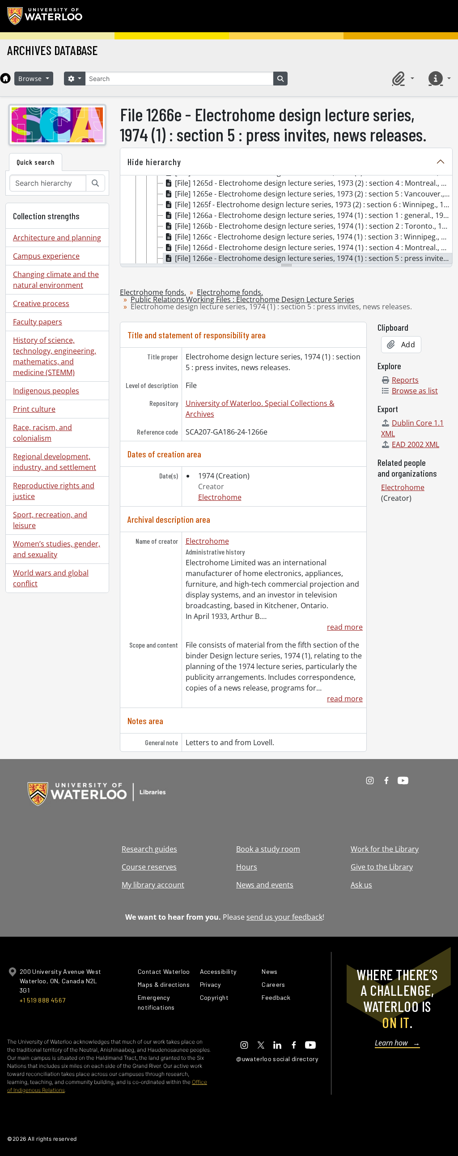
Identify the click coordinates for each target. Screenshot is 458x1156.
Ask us (361, 885)
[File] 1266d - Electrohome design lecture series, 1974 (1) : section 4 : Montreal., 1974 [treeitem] (313, 247)
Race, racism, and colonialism (42, 432)
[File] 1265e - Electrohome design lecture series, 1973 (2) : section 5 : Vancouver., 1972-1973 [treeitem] (313, 194)
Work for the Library (385, 849)
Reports (405, 380)
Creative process (41, 303)
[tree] (286, 220)
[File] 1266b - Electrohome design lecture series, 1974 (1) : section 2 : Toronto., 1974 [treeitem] (313, 226)
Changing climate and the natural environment (56, 279)
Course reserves (149, 867)
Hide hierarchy (154, 161)
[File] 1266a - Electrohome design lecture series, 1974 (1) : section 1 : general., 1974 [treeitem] (313, 215)
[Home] (5, 78)
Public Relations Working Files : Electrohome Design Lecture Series (242, 299)
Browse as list (415, 391)
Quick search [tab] (36, 162)
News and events (264, 885)
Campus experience (46, 256)
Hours (246, 867)
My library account (153, 885)
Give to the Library (382, 867)
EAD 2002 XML (415, 444)
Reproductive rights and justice (53, 491)
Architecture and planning (57, 238)
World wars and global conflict (51, 578)
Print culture (34, 409)
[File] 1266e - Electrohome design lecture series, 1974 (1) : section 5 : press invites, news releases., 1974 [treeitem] (313, 258)
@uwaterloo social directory (277, 1058)
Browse (31, 78)
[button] (402, 78)
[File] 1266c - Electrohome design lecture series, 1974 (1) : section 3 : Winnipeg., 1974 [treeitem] (313, 237)
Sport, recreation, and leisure (50, 520)
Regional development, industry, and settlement (54, 462)
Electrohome (220, 497)
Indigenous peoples (46, 391)
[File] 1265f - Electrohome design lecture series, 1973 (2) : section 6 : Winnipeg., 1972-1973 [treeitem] (313, 204)
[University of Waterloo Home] (45, 16)
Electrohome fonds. (153, 292)
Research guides (149, 849)
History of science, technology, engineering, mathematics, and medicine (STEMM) (54, 356)
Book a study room (268, 849)
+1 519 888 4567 (42, 1000)
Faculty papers (37, 322)
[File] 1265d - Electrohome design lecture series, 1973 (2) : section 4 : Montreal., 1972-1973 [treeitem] (313, 183)
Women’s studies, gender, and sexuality (56, 549)
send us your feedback (284, 917)
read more (345, 627)
